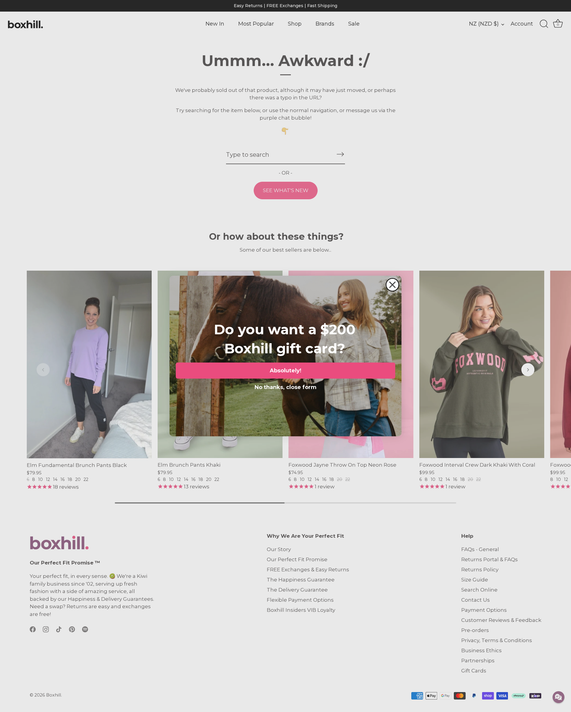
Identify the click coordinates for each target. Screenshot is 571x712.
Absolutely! (285, 370)
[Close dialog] (392, 284)
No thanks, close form (285, 386)
